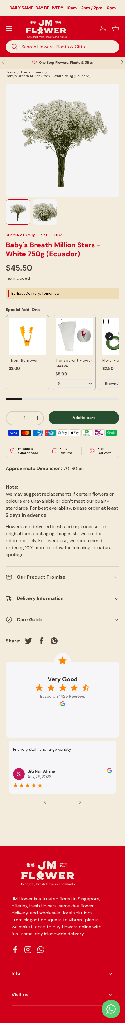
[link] (27, 336)
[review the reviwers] (109, 771)
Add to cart (83, 417)
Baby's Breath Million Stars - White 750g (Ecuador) (48, 76)
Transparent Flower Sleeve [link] (74, 363)
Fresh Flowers (32, 72)
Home (10, 72)
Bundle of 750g (20, 235)
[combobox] (62, 46)
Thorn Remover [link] (23, 360)
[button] (115, 28)
